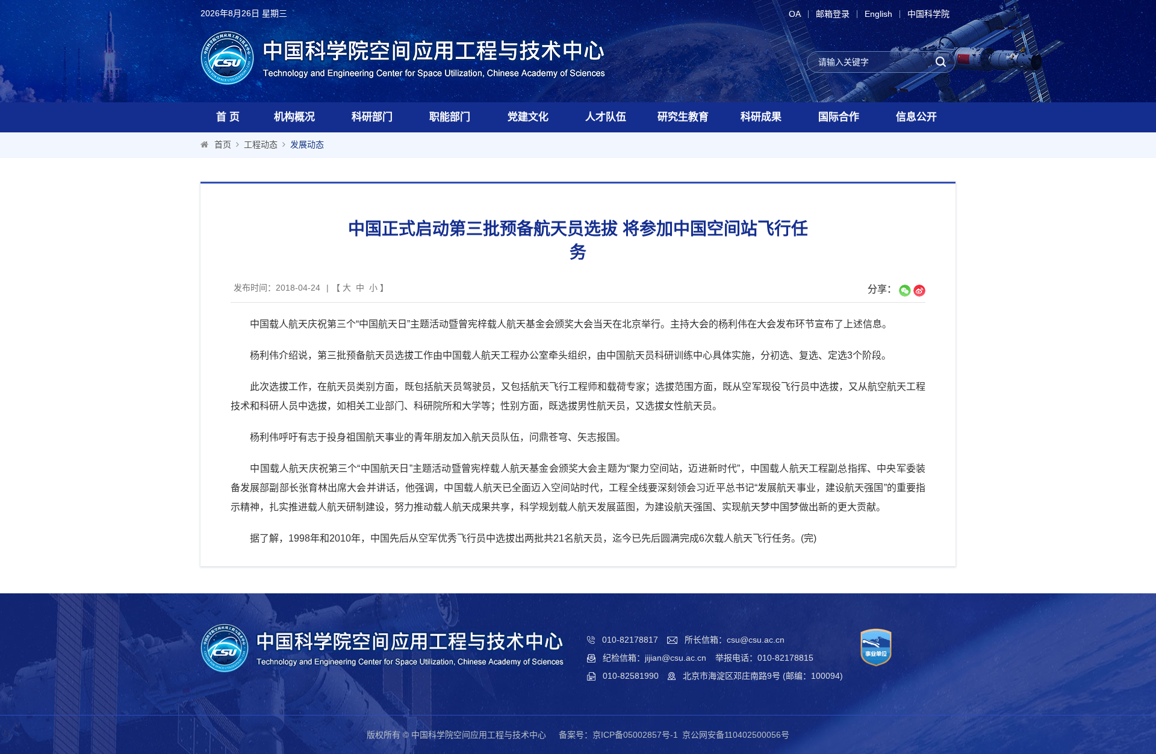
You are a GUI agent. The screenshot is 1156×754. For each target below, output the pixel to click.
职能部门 (449, 117)
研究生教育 (683, 117)
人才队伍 (605, 117)
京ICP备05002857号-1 (635, 735)
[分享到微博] (919, 291)
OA (795, 14)
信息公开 (916, 117)
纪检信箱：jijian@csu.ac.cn (654, 658)
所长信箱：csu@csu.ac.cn (735, 639)
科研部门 (372, 117)
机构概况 (294, 117)
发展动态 (307, 144)
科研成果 (761, 117)
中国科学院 (928, 14)
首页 (222, 144)
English (878, 14)
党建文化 (528, 117)
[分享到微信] (905, 291)
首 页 (228, 117)
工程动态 (261, 144)
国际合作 (838, 117)
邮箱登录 (833, 14)
